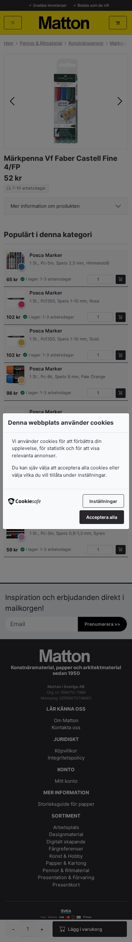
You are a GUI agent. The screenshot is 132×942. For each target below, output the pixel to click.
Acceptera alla (101, 517)
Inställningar (103, 501)
